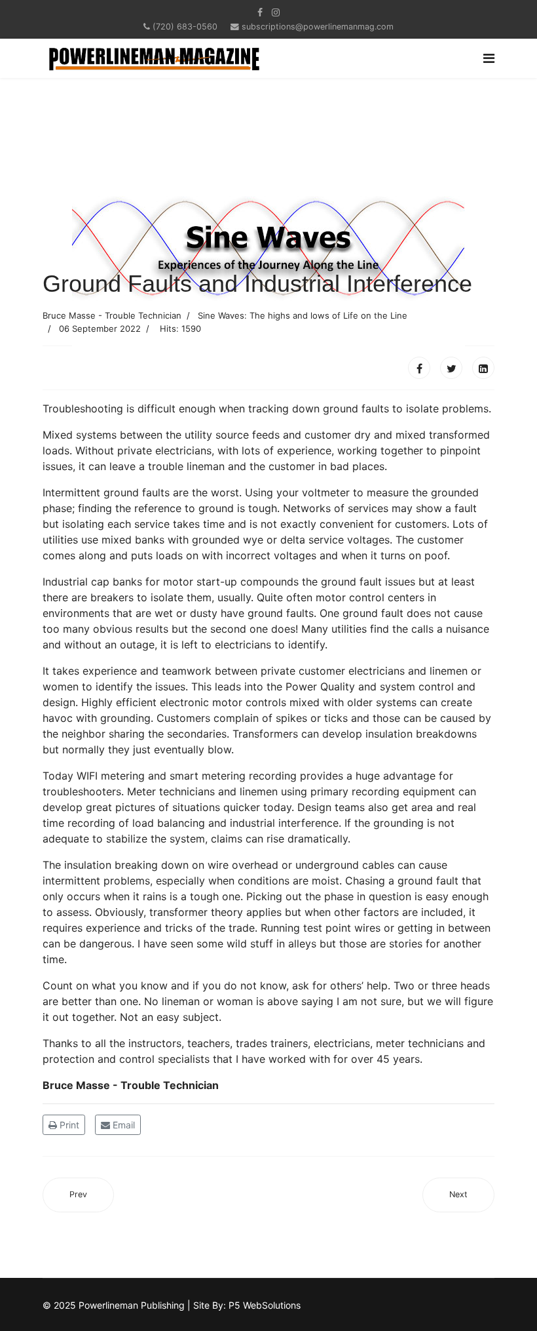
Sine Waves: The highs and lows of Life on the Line (302, 315)
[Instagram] (276, 12)
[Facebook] (419, 368)
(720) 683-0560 (185, 26)
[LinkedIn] (483, 368)
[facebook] (260, 12)
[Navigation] (488, 58)
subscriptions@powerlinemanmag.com (318, 26)
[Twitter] (451, 368)
